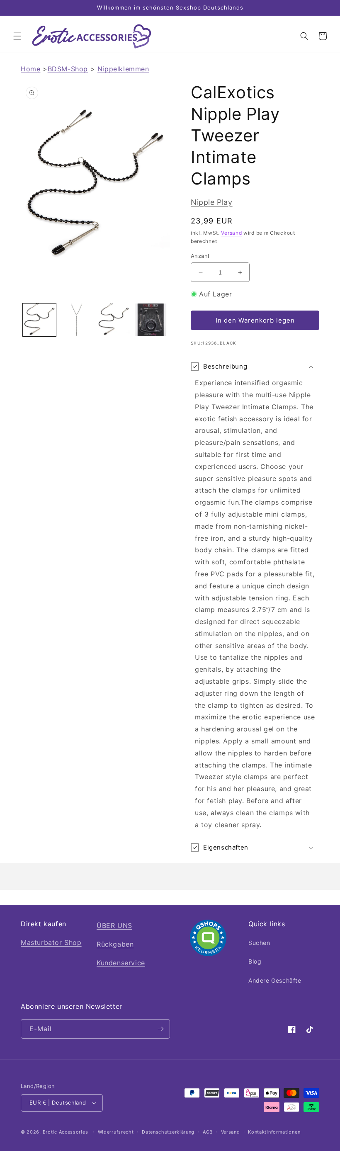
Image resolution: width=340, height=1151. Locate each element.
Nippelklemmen (123, 69)
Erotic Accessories (65, 1132)
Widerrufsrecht (116, 1132)
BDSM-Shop (68, 69)
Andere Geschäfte (274, 980)
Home (30, 69)
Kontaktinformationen (274, 1132)
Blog (254, 961)
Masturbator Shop (51, 942)
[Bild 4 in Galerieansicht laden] (151, 320)
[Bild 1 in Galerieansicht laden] (39, 320)
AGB (208, 1132)
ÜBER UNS (114, 925)
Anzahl (200, 256)
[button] (17, 36)
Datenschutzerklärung (168, 1132)
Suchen (259, 942)
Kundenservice (121, 963)
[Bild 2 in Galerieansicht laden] (76, 320)
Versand (231, 233)
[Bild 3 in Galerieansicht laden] (113, 320)
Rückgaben (115, 944)
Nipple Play (212, 202)
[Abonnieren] (160, 1029)
